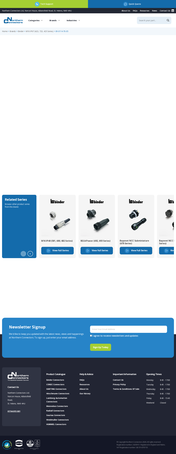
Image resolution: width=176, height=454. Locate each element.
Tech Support (46, 3)
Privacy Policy (119, 384)
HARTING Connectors (56, 389)
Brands (53, 20)
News (154, 10)
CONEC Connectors (55, 384)
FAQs (135, 10)
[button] (30, 253)
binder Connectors (55, 380)
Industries (72, 20)
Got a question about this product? (155, 83)
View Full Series (60, 250)
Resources (144, 10)
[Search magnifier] (168, 20)
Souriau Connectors (55, 415)
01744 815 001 (14, 411)
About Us (126, 10)
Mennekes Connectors (57, 406)
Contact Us (165, 10)
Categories (33, 20)
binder (21, 31)
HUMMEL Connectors (56, 424)
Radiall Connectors (55, 410)
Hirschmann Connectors (57, 393)
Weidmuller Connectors (57, 419)
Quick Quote (135, 3)
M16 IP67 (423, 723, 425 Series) (39, 31)
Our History (85, 393)
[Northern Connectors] (14, 20)
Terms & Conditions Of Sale (126, 389)
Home (4, 31)
